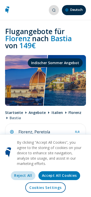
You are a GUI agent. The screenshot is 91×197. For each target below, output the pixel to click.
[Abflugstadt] (11, 131)
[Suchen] (53, 10)
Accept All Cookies (59, 175)
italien (57, 112)
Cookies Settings (45, 187)
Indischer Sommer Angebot (55, 62)
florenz (75, 112)
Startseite (14, 112)
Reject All (23, 175)
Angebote (37, 112)
